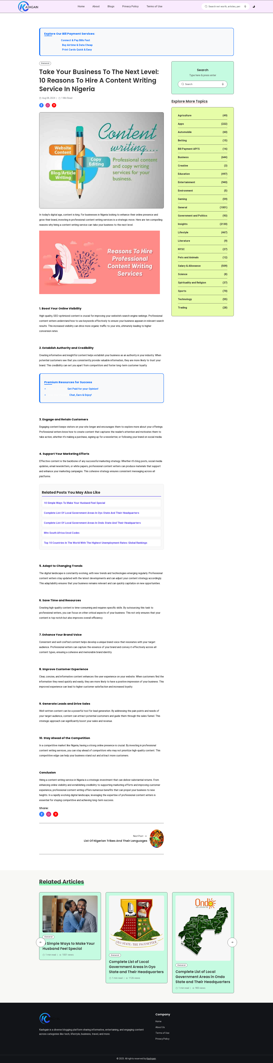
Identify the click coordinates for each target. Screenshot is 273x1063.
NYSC (181, 249)
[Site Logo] (49, 1018)
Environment (185, 190)
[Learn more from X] (54, 105)
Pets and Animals (188, 257)
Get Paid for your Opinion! (72, 388)
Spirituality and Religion (192, 282)
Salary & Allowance (189, 265)
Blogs (111, 6)
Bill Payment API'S (189, 148)
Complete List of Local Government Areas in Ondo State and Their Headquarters (203, 976)
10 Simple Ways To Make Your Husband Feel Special (74, 502)
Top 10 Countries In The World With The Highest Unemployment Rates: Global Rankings (95, 542)
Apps (181, 123)
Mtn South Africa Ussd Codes (61, 532)
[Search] (206, 6)
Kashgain (151, 1058)
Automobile (185, 132)
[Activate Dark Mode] (253, 7)
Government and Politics (192, 215)
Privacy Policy (130, 6)
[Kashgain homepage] (28, 6)
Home (81, 6)
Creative (183, 165)
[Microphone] (223, 84)
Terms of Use (154, 6)
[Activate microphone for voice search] (245, 6)
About (96, 6)
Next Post (138, 836)
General (45, 63)
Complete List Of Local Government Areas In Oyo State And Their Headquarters (91, 512)
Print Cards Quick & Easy (77, 49)
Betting (182, 140)
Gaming (182, 199)
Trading (182, 307)
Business (183, 157)
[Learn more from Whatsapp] (48, 105)
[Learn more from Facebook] (41, 105)
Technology (185, 299)
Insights (183, 224)
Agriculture (184, 115)
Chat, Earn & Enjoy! (69, 394)
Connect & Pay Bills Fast (75, 40)
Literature (184, 240)
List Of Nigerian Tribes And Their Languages (115, 841)
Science (182, 274)
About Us (160, 1027)
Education (184, 173)
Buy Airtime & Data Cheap (77, 45)
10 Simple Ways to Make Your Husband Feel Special (68, 946)
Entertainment (186, 182)
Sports (182, 290)
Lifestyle (183, 232)
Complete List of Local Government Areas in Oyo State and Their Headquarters (136, 966)
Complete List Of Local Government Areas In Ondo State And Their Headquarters (92, 522)
